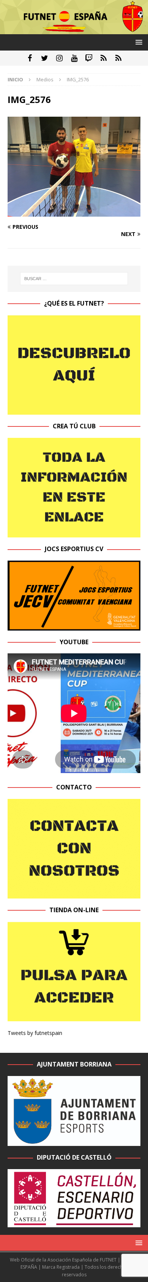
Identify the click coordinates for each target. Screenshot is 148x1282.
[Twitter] (44, 58)
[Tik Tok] (118, 58)
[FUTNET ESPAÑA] (74, 29)
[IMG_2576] (74, 212)
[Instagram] (59, 58)
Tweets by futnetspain (35, 1032)
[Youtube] (74, 58)
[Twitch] (89, 58)
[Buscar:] (74, 278)
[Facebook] (29, 58)
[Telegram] (103, 58)
